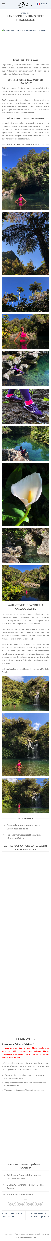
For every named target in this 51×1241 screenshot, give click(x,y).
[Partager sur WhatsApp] (10, 1204)
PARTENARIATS (7, 1234)
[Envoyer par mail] (23, 1204)
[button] (3, 4)
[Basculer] (4, 825)
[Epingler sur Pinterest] (28, 1204)
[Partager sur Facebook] (14, 1204)
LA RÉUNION (25, 13)
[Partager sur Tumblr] (37, 1204)
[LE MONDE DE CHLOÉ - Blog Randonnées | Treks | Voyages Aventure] (25, 4)
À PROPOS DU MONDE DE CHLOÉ (27, 1234)
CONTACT (45, 1234)
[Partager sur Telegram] (41, 1204)
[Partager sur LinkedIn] (32, 1204)
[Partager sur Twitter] (19, 1204)
